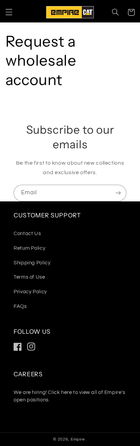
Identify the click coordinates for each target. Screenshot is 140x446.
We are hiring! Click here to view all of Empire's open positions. (69, 396)
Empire (78, 439)
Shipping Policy (32, 262)
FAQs (20, 306)
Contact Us (27, 233)
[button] (9, 12)
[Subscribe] (118, 193)
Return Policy (29, 248)
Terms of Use (29, 277)
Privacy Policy (30, 291)
